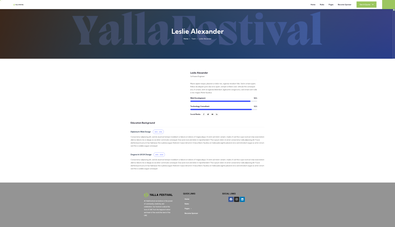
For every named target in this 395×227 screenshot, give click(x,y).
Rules (322, 5)
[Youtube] (212, 114)
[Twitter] (208, 114)
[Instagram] (236, 199)
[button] (197, 208)
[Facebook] (231, 199)
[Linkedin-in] (216, 114)
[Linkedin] (242, 199)
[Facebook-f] (203, 114)
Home (313, 5)
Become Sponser (344, 5)
